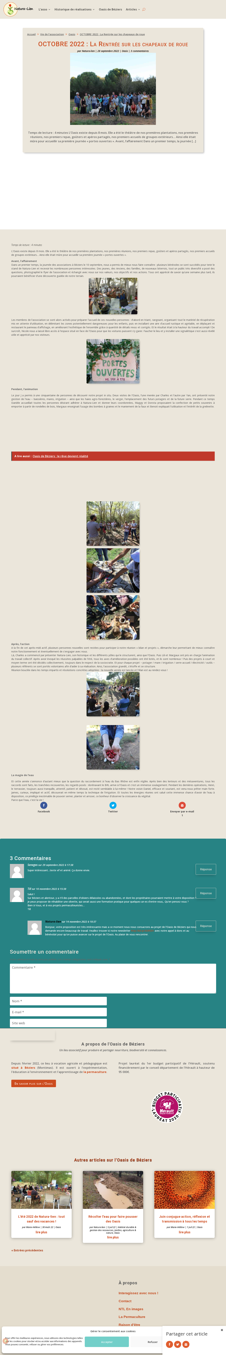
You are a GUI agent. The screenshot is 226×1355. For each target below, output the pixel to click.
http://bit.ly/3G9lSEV (142, 930)
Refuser (153, 1342)
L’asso (43, 9)
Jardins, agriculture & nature (121, 1231)
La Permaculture (132, 1317)
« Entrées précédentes (27, 1250)
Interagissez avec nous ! (138, 1293)
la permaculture (95, 1072)
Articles (131, 9)
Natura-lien (88, 51)
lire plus (41, 1232)
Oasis (125, 51)
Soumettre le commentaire (32, 1035)
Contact (125, 1301)
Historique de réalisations (73, 9)
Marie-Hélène (33, 1227)
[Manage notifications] (5, 1341)
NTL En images (131, 1309)
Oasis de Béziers (110, 9)
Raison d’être (129, 1325)
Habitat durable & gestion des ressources (113, 1229)
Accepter (107, 1342)
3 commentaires (140, 51)
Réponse (206, 869)
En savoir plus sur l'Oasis (33, 1083)
